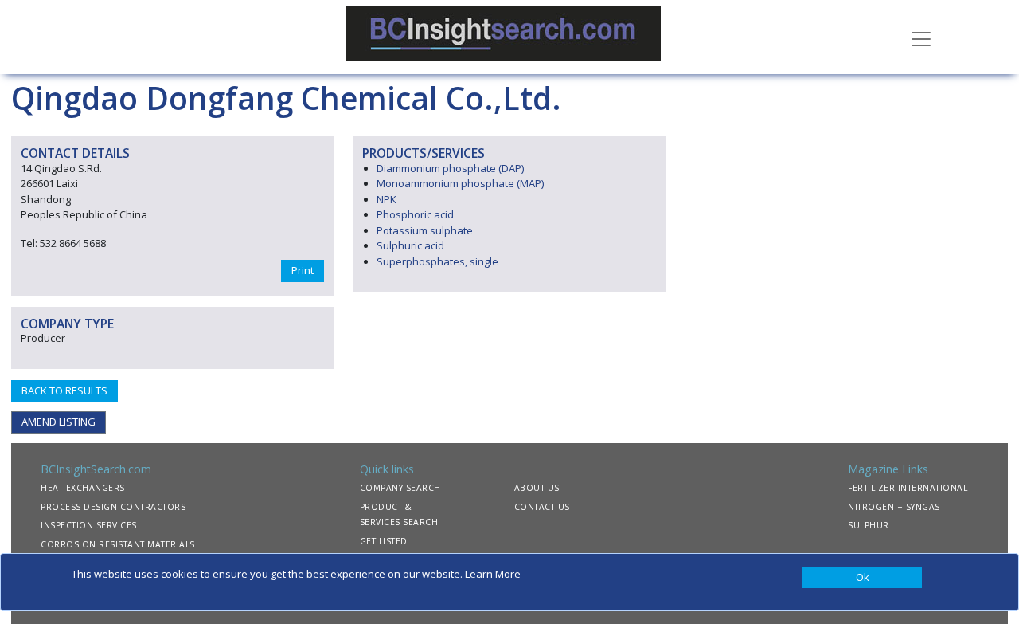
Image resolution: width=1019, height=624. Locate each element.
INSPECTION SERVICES (89, 525)
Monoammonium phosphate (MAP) (460, 183)
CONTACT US (542, 506)
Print (302, 270)
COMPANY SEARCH (400, 487)
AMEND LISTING (58, 421)
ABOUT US (537, 487)
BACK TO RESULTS (64, 390)
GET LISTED (384, 541)
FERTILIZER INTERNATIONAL (907, 487)
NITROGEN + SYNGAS (894, 506)
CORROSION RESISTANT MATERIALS (118, 544)
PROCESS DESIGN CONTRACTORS (113, 506)
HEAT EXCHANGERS (83, 487)
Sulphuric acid (410, 245)
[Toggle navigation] (921, 37)
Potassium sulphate (425, 230)
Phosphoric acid (415, 214)
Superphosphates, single (437, 261)
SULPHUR (868, 525)
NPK (386, 199)
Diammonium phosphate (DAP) (450, 168)
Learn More (493, 574)
